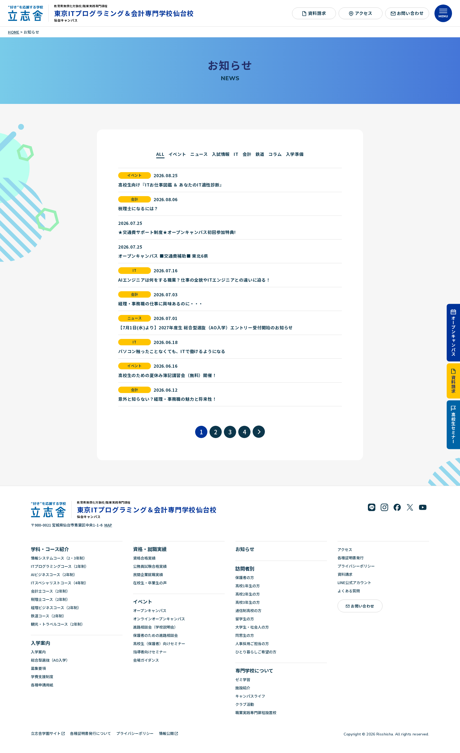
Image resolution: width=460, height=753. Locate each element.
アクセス (363, 13)
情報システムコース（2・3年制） (59, 558)
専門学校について (254, 670)
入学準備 (295, 154)
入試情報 (221, 154)
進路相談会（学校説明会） (155, 627)
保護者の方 (244, 577)
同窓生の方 (244, 635)
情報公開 (166, 733)
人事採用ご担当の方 (252, 643)
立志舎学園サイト (46, 733)
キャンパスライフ (250, 696)
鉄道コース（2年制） (48, 615)
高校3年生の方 (247, 602)
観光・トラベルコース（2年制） (58, 624)
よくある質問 (349, 590)
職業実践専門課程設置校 (255, 712)
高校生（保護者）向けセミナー (159, 643)
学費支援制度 (42, 676)
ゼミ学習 (242, 679)
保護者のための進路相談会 (155, 635)
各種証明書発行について (90, 733)
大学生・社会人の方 (252, 627)
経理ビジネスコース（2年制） (56, 607)
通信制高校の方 (248, 610)
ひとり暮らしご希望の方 (255, 651)
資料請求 (453, 384)
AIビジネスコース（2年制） (54, 574)
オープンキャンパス (453, 336)
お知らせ (244, 548)
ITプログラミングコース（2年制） (60, 566)
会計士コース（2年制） (50, 591)
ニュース (199, 154)
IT (236, 154)
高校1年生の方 (247, 585)
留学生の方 (244, 618)
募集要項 (38, 668)
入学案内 (40, 642)
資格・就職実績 (150, 548)
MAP (108, 525)
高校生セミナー (453, 428)
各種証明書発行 (351, 557)
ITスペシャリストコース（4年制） (59, 582)
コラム (275, 154)
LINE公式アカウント (354, 582)
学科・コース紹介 (50, 548)
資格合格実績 (144, 558)
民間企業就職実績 (148, 574)
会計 (247, 154)
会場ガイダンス (146, 660)
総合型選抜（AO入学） (50, 660)
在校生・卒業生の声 (150, 582)
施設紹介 (242, 687)
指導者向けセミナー (150, 651)
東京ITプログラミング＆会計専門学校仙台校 (124, 13)
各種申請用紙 (42, 684)
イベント (177, 154)
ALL (160, 154)
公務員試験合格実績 (150, 566)
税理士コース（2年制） (50, 599)
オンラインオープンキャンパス (159, 618)
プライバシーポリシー (356, 566)
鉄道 (260, 154)
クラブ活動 (244, 704)
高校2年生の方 (247, 594)
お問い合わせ (410, 13)
